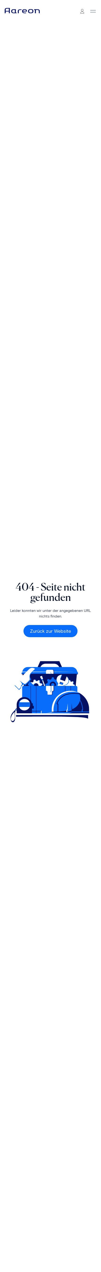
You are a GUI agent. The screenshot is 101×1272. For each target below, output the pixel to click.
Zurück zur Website (50, 631)
